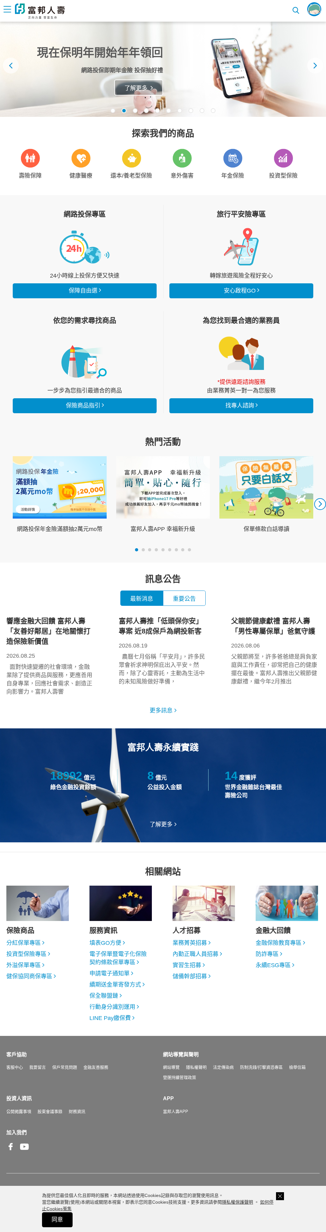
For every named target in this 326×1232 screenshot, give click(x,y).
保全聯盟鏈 (103, 996)
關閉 (280, 1196)
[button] (112, 110)
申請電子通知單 (109, 973)
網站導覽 (171, 1067)
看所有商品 (85, 247)
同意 (57, 1219)
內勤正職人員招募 (195, 954)
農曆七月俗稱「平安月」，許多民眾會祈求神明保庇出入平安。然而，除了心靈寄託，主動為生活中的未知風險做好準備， (162, 651)
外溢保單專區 (23, 965)
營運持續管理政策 (179, 1077)
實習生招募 (187, 965)
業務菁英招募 (190, 943)
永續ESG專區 (273, 965)
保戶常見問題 (64, 1067)
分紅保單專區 (23, 943)
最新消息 (141, 599)
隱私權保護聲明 (237, 1202)
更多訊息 (161, 710)
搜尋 (296, 9)
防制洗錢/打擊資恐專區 (261, 1067)
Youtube (24, 1151)
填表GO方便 (105, 943)
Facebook (10, 1151)
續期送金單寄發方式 (115, 984)
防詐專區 (267, 954)
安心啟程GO (241, 247)
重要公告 (184, 599)
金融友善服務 (95, 1067)
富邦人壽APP (175, 1111)
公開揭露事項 (18, 1111)
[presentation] (11, 66)
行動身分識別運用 (112, 1007)
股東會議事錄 (50, 1111)
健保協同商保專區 (29, 976)
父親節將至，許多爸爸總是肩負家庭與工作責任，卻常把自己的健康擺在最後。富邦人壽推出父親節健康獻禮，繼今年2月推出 (274, 651)
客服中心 (14, 1067)
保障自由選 (83, 290)
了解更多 (135, 88)
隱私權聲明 (196, 1067)
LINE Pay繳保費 (110, 1018)
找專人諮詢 (241, 353)
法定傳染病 (223, 1067)
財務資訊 (77, 1111)
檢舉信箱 (297, 1067)
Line (38, 1147)
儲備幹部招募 (190, 976)
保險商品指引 (85, 362)
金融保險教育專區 (278, 943)
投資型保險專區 (26, 954)
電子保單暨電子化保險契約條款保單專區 (118, 958)
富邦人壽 (40, 11)
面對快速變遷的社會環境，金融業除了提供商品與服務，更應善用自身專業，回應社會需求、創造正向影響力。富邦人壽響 (49, 656)
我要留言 (37, 1067)
